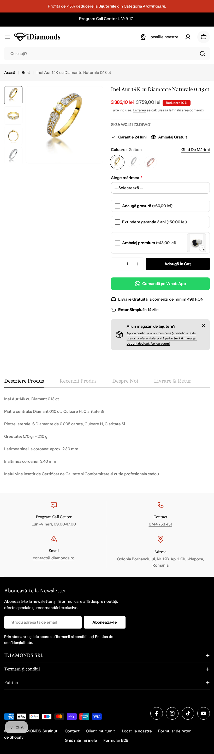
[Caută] (202, 53)
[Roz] (150, 162)
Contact (72, 730)
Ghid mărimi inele (81, 740)
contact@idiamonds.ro (53, 557)
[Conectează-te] (188, 37)
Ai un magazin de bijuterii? (151, 326)
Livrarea (139, 110)
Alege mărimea (126, 177)
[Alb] (134, 162)
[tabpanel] (107, 436)
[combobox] (107, 53)
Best (26, 72)
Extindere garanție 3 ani (154, 221)
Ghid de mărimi (195, 149)
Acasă (9, 72)
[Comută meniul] (7, 37)
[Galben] (117, 162)
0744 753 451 (160, 524)
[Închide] (204, 325)
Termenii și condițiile (73, 636)
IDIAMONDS (29, 730)
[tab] (24, 383)
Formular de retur (174, 730)
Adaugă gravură (147, 205)
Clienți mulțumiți (101, 730)
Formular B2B (115, 740)
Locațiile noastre (137, 730)
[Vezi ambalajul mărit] (202, 248)
